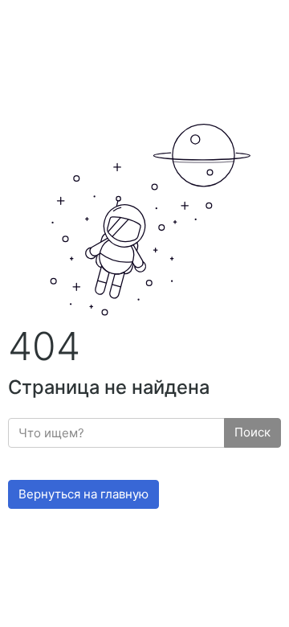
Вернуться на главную (83, 494)
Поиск (252, 432)
